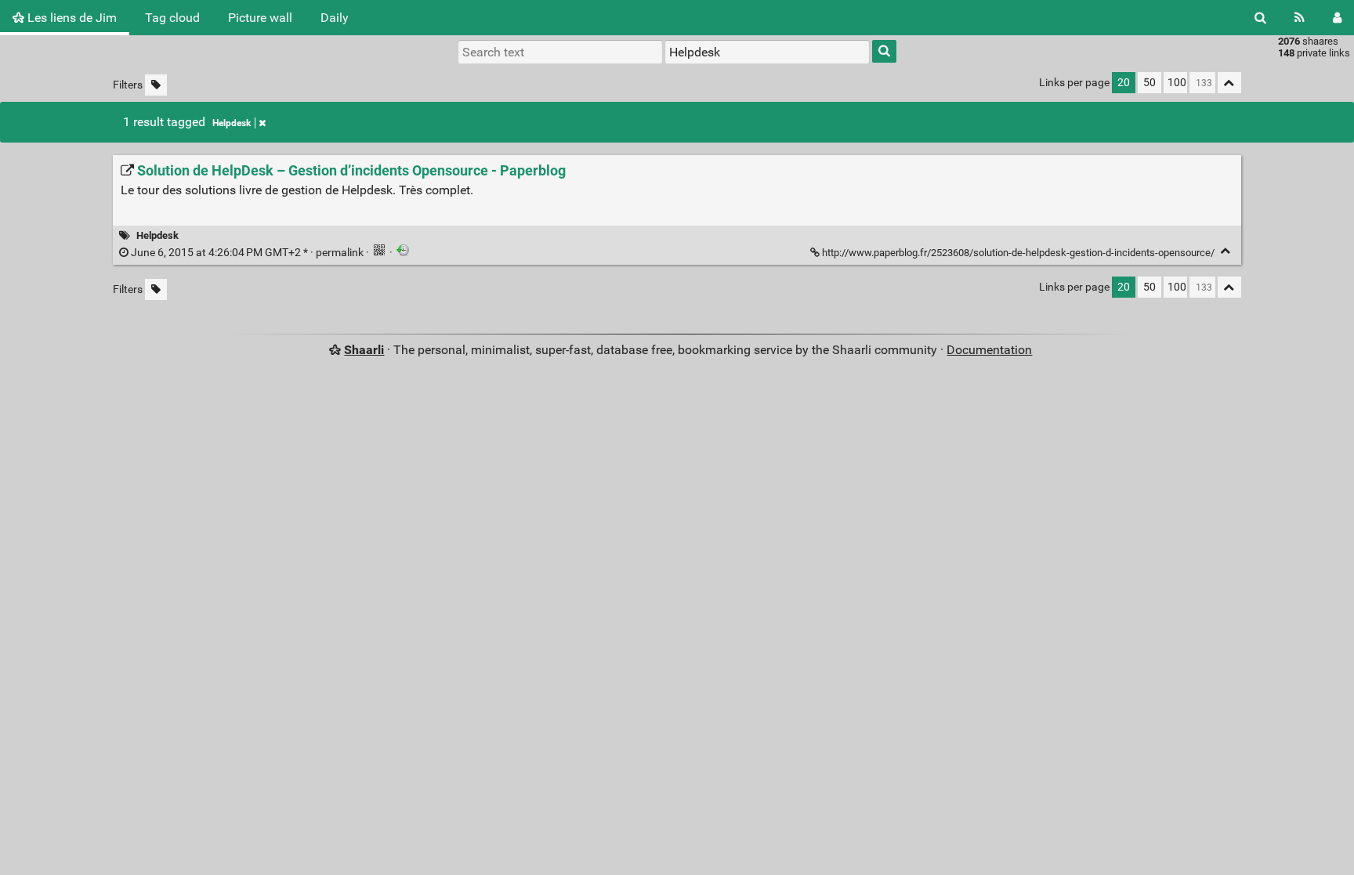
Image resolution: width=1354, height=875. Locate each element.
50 (1149, 82)
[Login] (1337, 17)
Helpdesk (231, 123)
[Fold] (1226, 251)
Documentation (989, 349)
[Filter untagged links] (156, 85)
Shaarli (364, 349)
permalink (247, 252)
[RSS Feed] (1299, 17)
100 (1177, 82)
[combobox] (767, 51)
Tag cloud (172, 17)
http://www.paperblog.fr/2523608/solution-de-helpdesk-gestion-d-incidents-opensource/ (1018, 253)
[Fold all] (1229, 82)
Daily (334, 17)
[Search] (1260, 17)
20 (1123, 82)
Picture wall (260, 17)
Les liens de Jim (70, 17)
